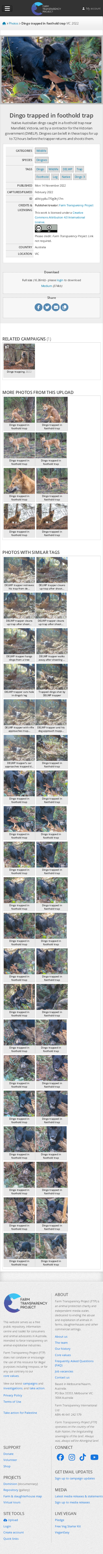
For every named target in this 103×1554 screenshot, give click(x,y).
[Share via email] (56, 307)
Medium (46, 286)
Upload (12, 1520)
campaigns (30, 1383)
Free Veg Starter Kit (68, 1526)
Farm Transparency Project (76, 205)
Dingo (40, 169)
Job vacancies (64, 1371)
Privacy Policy (12, 1395)
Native (66, 177)
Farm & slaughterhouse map (22, 1496)
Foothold (42, 177)
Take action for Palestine (20, 1413)
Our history (63, 1349)
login (60, 280)
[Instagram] (72, 1457)
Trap (79, 169)
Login (7, 1526)
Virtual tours (11, 1502)
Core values (63, 1355)
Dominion (20, 1484)
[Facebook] (60, 1457)
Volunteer (10, 1460)
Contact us (62, 1377)
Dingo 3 (80, 177)
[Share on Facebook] (39, 307)
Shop (7, 1466)
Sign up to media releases (72, 1502)
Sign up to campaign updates (75, 1478)
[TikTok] (83, 1457)
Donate (8, 1454)
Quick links (10, 1539)
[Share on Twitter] (47, 307)
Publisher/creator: (47, 205)
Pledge (59, 1520)
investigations (12, 1388)
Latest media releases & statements (79, 1496)
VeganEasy (62, 1532)
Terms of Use (12, 1402)
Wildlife (41, 151)
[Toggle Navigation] (7, 8)
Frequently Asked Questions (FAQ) (74, 1363)
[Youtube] (94, 1457)
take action (37, 1388)
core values (11, 1376)
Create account (13, 1532)
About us (61, 1336)
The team (61, 1342)
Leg (55, 177)
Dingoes (41, 160)
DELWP (67, 169)
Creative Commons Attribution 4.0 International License (60, 217)
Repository (16, 1490)
